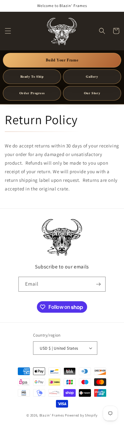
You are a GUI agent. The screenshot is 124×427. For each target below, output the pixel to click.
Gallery (92, 76)
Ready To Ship (32, 76)
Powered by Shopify (81, 415)
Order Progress (32, 93)
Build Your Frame (62, 60)
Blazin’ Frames (51, 415)
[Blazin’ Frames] (62, 236)
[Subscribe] (98, 284)
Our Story (92, 93)
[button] (8, 31)
